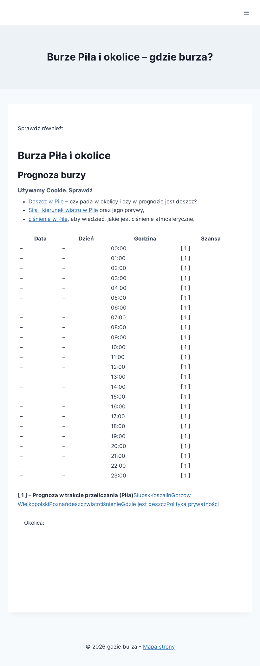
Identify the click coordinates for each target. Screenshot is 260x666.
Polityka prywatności (192, 504)
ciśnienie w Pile (48, 219)
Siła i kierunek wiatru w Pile (63, 210)
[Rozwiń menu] (246, 12)
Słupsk (141, 495)
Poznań (58, 504)
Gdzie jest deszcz (143, 504)
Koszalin (160, 495)
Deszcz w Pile (46, 201)
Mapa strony (159, 647)
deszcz (77, 504)
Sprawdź (80, 190)
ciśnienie (110, 504)
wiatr (92, 504)
